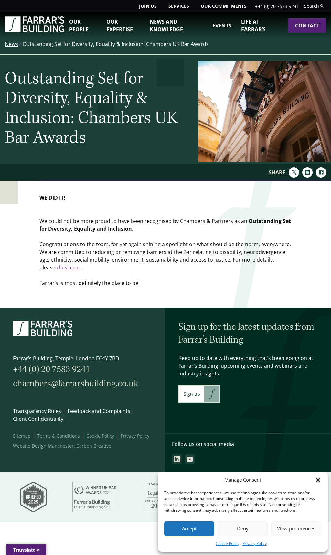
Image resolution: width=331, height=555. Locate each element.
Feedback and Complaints (99, 411)
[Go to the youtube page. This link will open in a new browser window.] (190, 459)
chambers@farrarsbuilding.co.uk (75, 383)
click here (68, 267)
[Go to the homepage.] (34, 30)
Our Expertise (119, 25)
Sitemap (22, 436)
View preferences (296, 528)
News (11, 44)
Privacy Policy (254, 543)
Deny (243, 528)
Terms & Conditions (58, 436)
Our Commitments (224, 6)
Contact (307, 25)
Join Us (148, 6)
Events (221, 25)
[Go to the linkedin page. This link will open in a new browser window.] (177, 459)
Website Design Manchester (43, 446)
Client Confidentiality (38, 418)
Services (178, 6)
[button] (318, 480)
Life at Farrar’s (253, 25)
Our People (79, 25)
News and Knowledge (166, 25)
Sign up (192, 394)
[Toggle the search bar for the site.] (314, 6)
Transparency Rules (37, 411)
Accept (189, 528)
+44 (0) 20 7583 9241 (277, 6)
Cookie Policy (227, 543)
